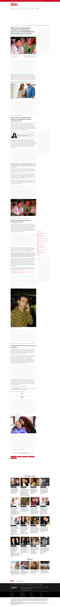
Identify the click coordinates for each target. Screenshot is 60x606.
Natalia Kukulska (14, 456)
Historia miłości (31, 456)
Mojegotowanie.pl (22, 594)
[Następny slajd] (49, 565)
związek (19, 456)
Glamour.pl (12, 594)
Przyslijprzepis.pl (32, 596)
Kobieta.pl (31, 594)
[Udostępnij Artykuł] (35, 56)
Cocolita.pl (12, 596)
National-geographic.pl (23, 596)
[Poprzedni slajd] (10, 565)
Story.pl (41, 596)
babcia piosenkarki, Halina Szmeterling (23, 78)
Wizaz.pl (41, 594)
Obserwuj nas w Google (29, 56)
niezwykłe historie (24, 456)
